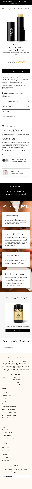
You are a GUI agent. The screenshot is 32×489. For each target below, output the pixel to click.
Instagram (5, 447)
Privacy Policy (7, 432)
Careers (5, 404)
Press (4, 401)
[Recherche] (26, 8)
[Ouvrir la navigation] (3, 8)
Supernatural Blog (9, 406)
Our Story (5, 392)
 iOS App (16, 382)
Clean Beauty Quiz (9, 415)
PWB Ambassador (8, 409)
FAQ (3, 427)
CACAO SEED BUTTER (11, 101)
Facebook (5, 451)
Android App (16, 384)
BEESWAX (6, 111)
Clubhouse (6, 457)
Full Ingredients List (9, 117)
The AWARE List (8, 395)
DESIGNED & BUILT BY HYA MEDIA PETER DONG (14, 482)
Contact (5, 430)
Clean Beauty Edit (9, 412)
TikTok (4, 454)
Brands (4, 398)
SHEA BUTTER (8, 106)
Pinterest (5, 460)
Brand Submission (9, 418)
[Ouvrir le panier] (29, 8)
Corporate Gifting (8, 438)
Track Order (6, 435)
